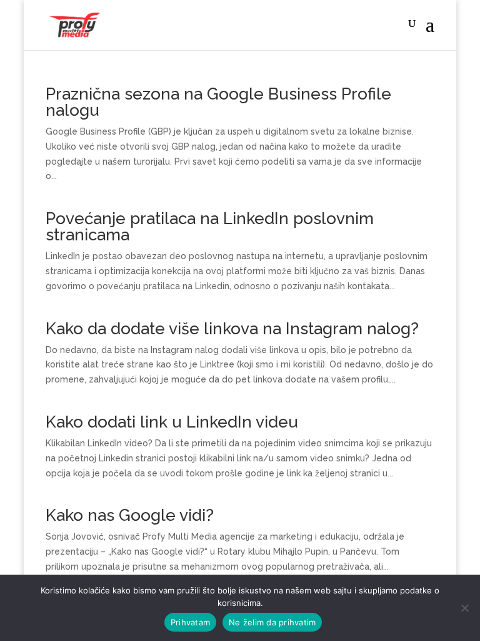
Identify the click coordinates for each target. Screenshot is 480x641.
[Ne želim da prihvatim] (464, 608)
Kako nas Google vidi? (130, 515)
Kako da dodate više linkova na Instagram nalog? (232, 328)
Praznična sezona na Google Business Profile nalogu (218, 102)
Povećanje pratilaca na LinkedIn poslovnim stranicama (210, 226)
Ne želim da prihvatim (272, 622)
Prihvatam (190, 622)
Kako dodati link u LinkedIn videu (172, 422)
